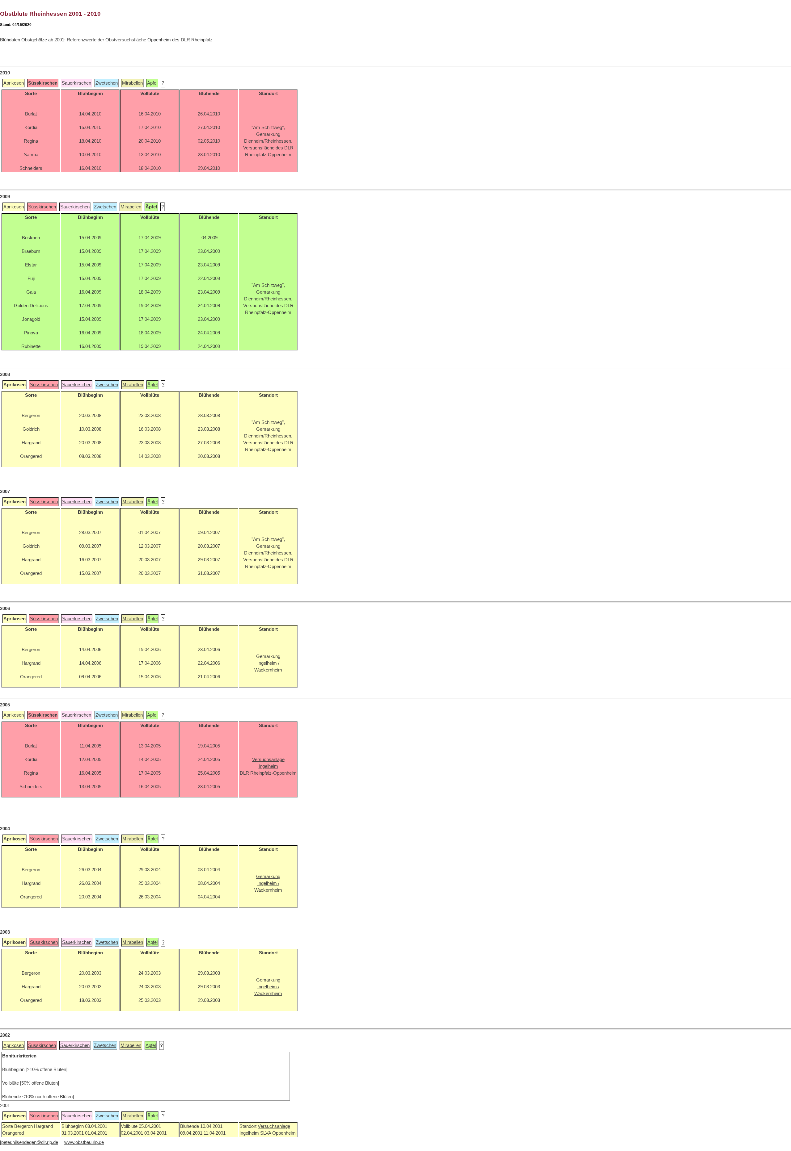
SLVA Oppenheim (278, 1133)
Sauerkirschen (76, 83)
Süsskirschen (42, 206)
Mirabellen (132, 83)
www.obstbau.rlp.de (84, 1142)
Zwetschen (106, 83)
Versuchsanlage (274, 1126)
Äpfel (152, 83)
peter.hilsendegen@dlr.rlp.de (29, 1142)
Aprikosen (13, 83)
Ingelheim (249, 1133)
